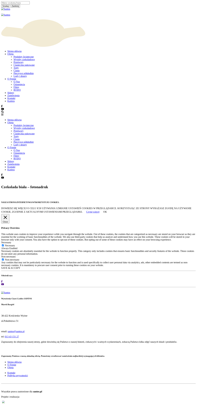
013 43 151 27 (12, 336)
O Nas (17, 81)
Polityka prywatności (17, 375)
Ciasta (17, 70)
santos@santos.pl (16, 331)
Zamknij (15, 6)
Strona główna (14, 51)
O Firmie (11, 79)
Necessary (10, 245)
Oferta (10, 54)
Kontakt (11, 98)
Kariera (11, 101)
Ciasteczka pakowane (24, 65)
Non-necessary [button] (8, 256)
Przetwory (19, 62)
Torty (16, 67)
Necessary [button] (6, 242)
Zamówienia (13, 95)
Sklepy (10, 92)
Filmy (16, 87)
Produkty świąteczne (24, 56)
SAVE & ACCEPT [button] (10, 268)
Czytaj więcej (92, 212)
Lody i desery (20, 76)
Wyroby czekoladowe (24, 59)
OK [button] (105, 212)
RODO (17, 90)
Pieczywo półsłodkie (24, 73)
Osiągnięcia (19, 84)
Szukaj (5, 6)
